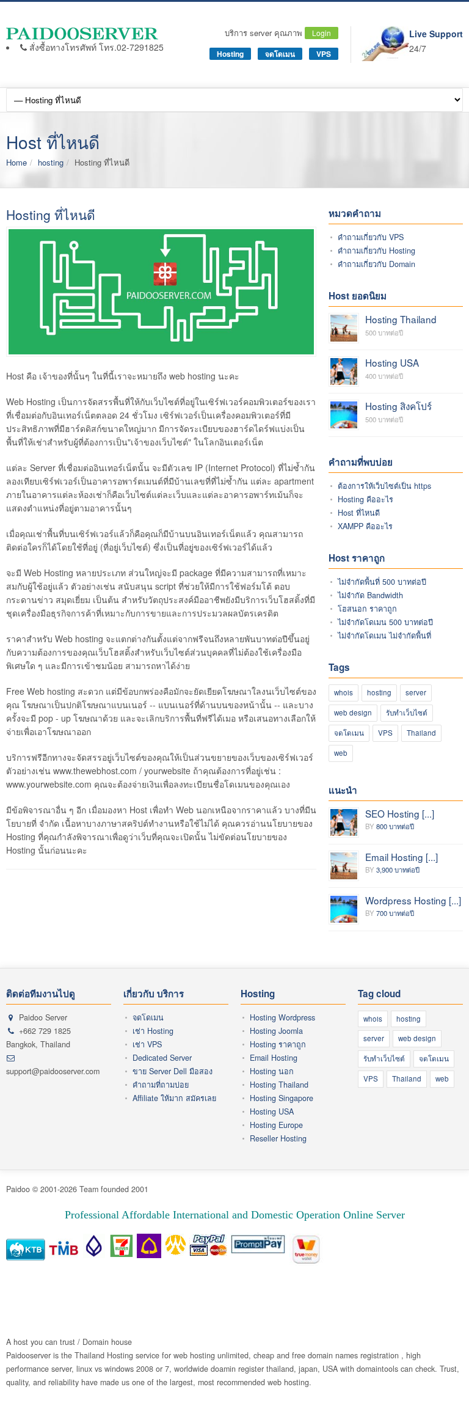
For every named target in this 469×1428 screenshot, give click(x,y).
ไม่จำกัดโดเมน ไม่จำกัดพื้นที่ (384, 635)
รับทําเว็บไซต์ (406, 712)
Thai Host (98, 1288)
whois (343, 692)
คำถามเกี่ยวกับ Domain (376, 263)
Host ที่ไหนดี (359, 512)
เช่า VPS (147, 1044)
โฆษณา (64, 1288)
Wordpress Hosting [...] (413, 900)
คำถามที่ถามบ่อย (161, 1084)
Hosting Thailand (401, 319)
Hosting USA (392, 362)
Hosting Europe (276, 1124)
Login (321, 32)
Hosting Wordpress (282, 1017)
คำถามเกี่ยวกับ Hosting (376, 250)
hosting (51, 162)
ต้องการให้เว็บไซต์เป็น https (384, 485)
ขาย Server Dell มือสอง (173, 1071)
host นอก (422, 1288)
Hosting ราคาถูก (278, 1044)
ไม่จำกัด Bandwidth (370, 595)
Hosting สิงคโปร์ (398, 405)
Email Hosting (273, 1057)
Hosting (230, 53)
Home (16, 162)
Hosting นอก (272, 1071)
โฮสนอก (132, 1288)
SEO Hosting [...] (399, 813)
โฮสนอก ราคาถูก (367, 608)
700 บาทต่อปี (395, 913)
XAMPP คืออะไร (365, 526)
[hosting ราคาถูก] (85, 33)
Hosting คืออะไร (365, 499)
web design (353, 712)
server (415, 692)
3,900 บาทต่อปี (398, 869)
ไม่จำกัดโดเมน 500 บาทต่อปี (385, 622)
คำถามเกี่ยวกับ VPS (371, 237)
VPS (323, 53)
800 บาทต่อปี (395, 826)
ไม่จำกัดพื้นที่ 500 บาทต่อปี (382, 581)
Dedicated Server (162, 1057)
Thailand (421, 733)
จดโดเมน (280, 53)
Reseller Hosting (278, 1138)
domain (391, 1288)
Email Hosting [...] (401, 856)
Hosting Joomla (276, 1030)
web (340, 753)
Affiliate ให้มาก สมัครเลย (174, 1098)
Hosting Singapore (281, 1098)
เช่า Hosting (153, 1030)
